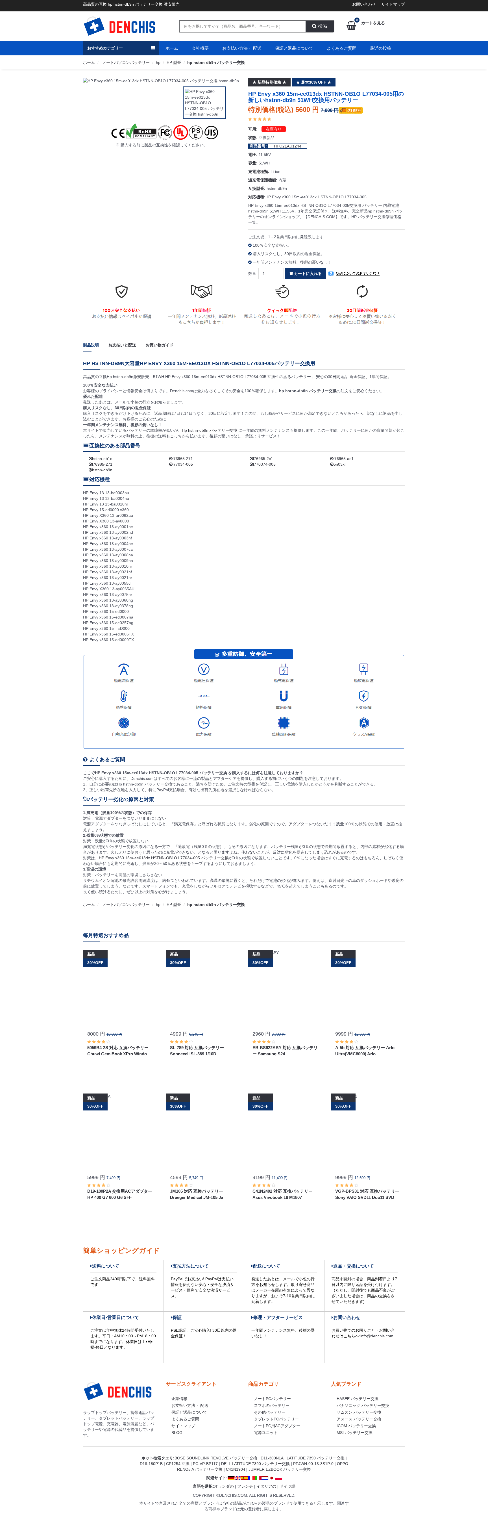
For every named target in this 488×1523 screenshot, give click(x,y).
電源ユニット (266, 1432)
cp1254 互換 (177, 1463)
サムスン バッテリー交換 (359, 1412)
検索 (322, 26)
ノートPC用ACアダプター (277, 1426)
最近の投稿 (380, 48)
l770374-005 (264, 464)
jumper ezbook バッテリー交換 (280, 1469)
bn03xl (339, 464)
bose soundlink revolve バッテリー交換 (216, 1458)
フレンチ (245, 1486)
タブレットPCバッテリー (276, 1419)
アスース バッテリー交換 (359, 1419)
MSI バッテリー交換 (354, 1432)
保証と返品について (294, 48)
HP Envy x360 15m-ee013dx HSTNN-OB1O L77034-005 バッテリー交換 (164, 858)
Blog (176, 1432)
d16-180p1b (151, 1463)
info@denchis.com (376, 1336)
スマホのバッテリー (271, 1405)
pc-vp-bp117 (205, 1463)
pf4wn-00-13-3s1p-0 (313, 1463)
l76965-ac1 (344, 458)
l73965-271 (183, 458)
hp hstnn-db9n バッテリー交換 (216, 62)
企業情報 (179, 1398)
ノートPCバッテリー (272, 1398)
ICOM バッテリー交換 (356, 1426)
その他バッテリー (270, 1412)
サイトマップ (393, 4)
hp (158, 62)
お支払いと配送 (122, 345)
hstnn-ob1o (102, 458)
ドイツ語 (287, 1486)
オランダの (224, 1486)
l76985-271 (102, 464)
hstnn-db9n (102, 470)
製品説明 (91, 345)
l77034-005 (183, 464)
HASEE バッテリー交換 (357, 1398)
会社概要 (200, 48)
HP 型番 (174, 62)
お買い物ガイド (159, 345)
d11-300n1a (272, 1458)
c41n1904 (235, 1469)
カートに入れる (307, 273)
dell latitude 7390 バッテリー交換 (255, 1463)
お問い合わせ (364, 4)
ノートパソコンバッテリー (125, 62)
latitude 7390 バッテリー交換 (316, 1458)
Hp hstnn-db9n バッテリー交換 (210, 430)
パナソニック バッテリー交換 (363, 1405)
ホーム (171, 48)
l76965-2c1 (263, 458)
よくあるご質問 (341, 48)
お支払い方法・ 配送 (242, 48)
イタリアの (266, 1486)
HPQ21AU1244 (287, 146)
